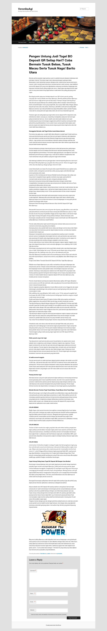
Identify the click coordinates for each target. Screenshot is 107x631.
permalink (59, 553)
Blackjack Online (41, 42)
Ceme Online (51, 42)
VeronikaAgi (25, 9)
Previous (81, 47)
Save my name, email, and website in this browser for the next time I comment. (49, 614)
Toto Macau (77, 42)
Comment (33, 570)
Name (32, 593)
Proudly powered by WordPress (53, 625)
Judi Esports (60, 42)
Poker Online (69, 42)
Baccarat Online (22, 42)
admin (48, 553)
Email (32, 601)
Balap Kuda (32, 42)
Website (32, 610)
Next (87, 47)
